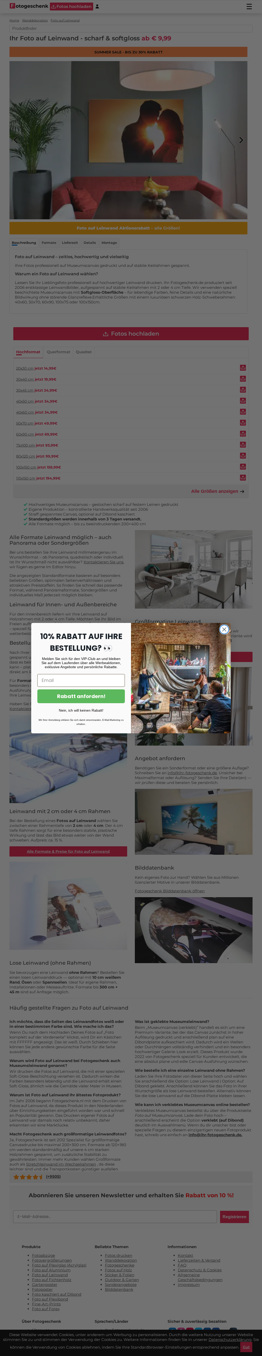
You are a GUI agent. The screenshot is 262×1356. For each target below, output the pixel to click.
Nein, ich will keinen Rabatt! (81, 710)
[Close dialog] (224, 629)
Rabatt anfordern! (81, 696)
